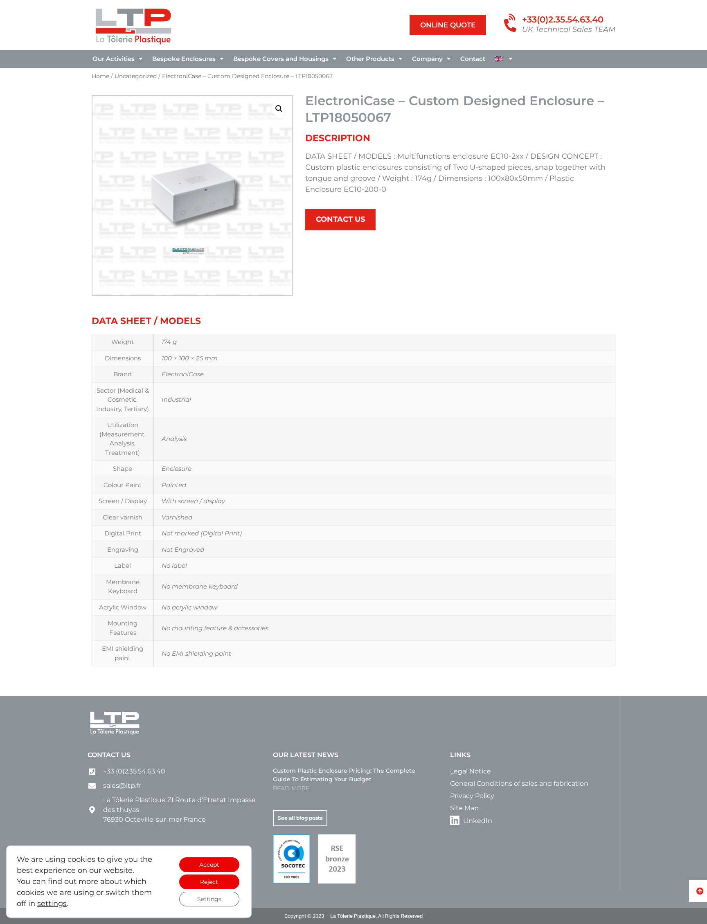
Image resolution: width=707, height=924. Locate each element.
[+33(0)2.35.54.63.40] (511, 23)
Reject (209, 882)
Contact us (109, 755)
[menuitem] (503, 59)
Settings (209, 899)
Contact (472, 59)
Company (427, 59)
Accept (209, 864)
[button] (279, 108)
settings (52, 903)
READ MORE (291, 788)
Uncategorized (136, 76)
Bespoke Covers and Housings (281, 59)
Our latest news (305, 755)
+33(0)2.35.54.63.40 (562, 19)
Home (100, 76)
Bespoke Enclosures (184, 59)
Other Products (370, 59)
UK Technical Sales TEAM (568, 29)
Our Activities (113, 59)
